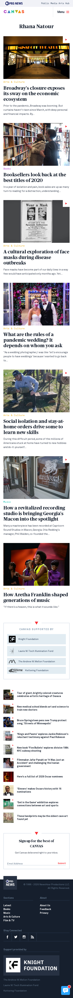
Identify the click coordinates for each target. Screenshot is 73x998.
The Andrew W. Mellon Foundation (21, 980)
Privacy (44, 913)
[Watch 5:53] (36, 391)
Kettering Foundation (15, 991)
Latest (7, 905)
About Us (45, 905)
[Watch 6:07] (36, 477)
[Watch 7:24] (36, 57)
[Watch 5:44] (36, 221)
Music (7, 502)
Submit (62, 863)
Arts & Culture (14, 82)
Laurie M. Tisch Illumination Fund (20, 985)
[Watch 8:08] (36, 144)
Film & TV (8, 920)
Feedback (45, 909)
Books (7, 169)
